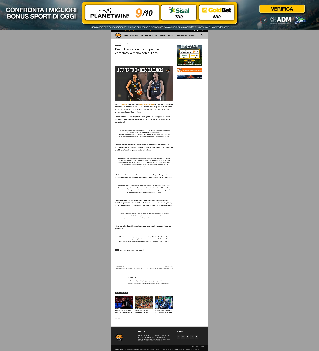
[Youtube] (202, 31)
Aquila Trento (123, 250)
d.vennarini (121, 58)
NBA (156, 35)
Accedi (130, 30)
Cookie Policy (151, 30)
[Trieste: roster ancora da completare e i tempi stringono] (144, 302)
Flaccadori (123, 104)
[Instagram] (194, 31)
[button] (202, 35)
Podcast (163, 35)
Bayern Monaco (130, 250)
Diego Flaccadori (139, 250)
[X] (200, 31)
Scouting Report (181, 35)
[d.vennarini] (116, 58)
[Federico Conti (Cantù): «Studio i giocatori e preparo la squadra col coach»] (124, 302)
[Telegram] (197, 31)
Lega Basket (134, 35)
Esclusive (192, 35)
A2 (142, 35)
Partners (145, 30)
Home (116, 43)
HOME (126, 35)
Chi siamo (135, 30)
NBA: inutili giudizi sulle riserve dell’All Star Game (160, 268)
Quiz (157, 30)
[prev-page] (116, 317)
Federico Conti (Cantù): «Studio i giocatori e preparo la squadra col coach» (123, 312)
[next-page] (119, 317)
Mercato (171, 35)
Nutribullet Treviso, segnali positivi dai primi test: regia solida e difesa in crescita (163, 312)
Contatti (140, 30)
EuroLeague (149, 35)
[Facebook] (191, 31)
